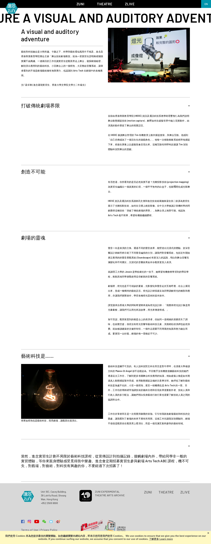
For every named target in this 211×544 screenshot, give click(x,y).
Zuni (148, 492)
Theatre (166, 492)
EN (206, 3)
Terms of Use (29, 529)
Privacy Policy (48, 529)
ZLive (185, 492)
